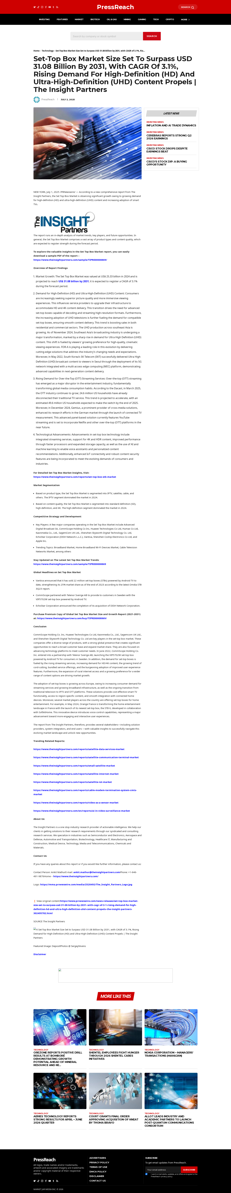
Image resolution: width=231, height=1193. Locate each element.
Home (36, 50)
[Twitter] (34, 6)
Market (79, 19)
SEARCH (186, 7)
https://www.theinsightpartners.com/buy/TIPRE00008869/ (72, 618)
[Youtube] (50, 6)
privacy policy (166, 1176)
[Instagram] (42, 6)
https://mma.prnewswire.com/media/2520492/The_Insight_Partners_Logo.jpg (86, 884)
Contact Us (97, 1180)
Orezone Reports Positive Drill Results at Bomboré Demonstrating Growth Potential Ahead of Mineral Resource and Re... (57, 1059)
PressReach (48, 99)
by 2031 (73, 281)
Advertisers (97, 1158)
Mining (127, 19)
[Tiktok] (38, 6)
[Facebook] (46, 6)
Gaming (142, 19)
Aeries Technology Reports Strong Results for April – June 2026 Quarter (57, 1119)
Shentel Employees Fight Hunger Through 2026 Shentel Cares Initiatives (114, 1055)
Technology (48, 50)
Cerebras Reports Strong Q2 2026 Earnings (168, 137)
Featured (62, 19)
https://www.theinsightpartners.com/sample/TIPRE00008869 (69, 564)
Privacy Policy (99, 1162)
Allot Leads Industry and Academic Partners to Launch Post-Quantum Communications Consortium (169, 1121)
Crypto (170, 19)
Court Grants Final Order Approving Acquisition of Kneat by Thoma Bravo (113, 1119)
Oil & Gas (112, 19)
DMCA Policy (97, 1171)
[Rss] (57, 6)
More (184, 19)
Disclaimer (39, 954)
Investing (44, 19)
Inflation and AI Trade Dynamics (171, 125)
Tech (156, 19)
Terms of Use (98, 1167)
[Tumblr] (53, 6)
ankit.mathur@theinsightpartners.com (96, 872)
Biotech (95, 19)
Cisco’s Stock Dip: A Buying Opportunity (166, 163)
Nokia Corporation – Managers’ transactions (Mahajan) (169, 1054)
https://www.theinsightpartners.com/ (75, 876)
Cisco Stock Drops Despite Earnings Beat (167, 150)
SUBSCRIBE (189, 1169)
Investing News (154, 122)
